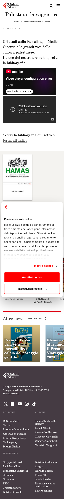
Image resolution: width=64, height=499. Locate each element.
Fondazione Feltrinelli (15, 471)
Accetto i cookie (32, 277)
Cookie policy (10, 442)
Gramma (8, 475)
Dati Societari (10, 421)
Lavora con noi (43, 490)
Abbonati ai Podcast (14, 434)
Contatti (7, 425)
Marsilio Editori (44, 471)
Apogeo (39, 466)
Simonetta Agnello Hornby (45, 422)
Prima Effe (41, 475)
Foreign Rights (11, 446)
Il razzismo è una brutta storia (45, 485)
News (47, 21)
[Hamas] (17, 177)
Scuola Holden (43, 479)
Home (17, 21)
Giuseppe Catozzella (46, 436)
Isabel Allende (43, 428)
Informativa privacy (14, 438)
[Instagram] (33, 404)
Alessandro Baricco (46, 432)
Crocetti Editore (12, 488)
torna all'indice (15, 140)
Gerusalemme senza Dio (43, 297)
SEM (6, 483)
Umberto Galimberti (46, 441)
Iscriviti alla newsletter (16, 429)
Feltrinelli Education (46, 462)
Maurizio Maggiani (46, 445)
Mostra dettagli (43, 265)
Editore (9, 412)
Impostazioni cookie (30, 288)
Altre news (22, 318)
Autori (40, 412)
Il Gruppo (10, 453)
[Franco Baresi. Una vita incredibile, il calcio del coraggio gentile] (21, 344)
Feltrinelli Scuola (12, 492)
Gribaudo (8, 479)
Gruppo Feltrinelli (13, 462)
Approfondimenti (32, 21)
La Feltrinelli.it (11, 466)
